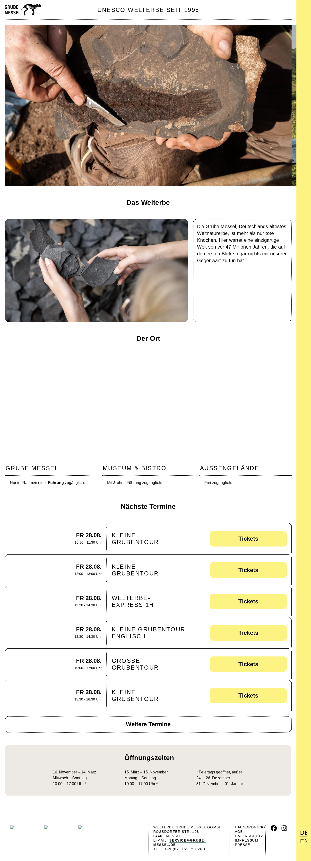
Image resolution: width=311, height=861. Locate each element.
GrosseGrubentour (135, 664)
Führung (56, 483)
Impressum (247, 840)
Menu (303, 7)
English (303, 841)
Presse (242, 845)
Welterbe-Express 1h (133, 601)
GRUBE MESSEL (32, 468)
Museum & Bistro (134, 468)
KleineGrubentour (135, 538)
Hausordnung (250, 827)
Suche (304, 19)
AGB (239, 832)
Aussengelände (229, 468)
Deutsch (303, 832)
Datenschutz (249, 836)
